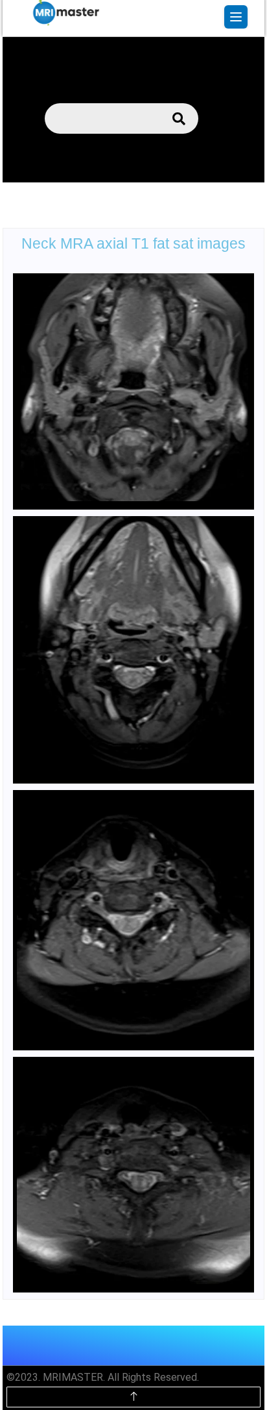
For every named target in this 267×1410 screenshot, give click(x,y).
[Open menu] (236, 17)
